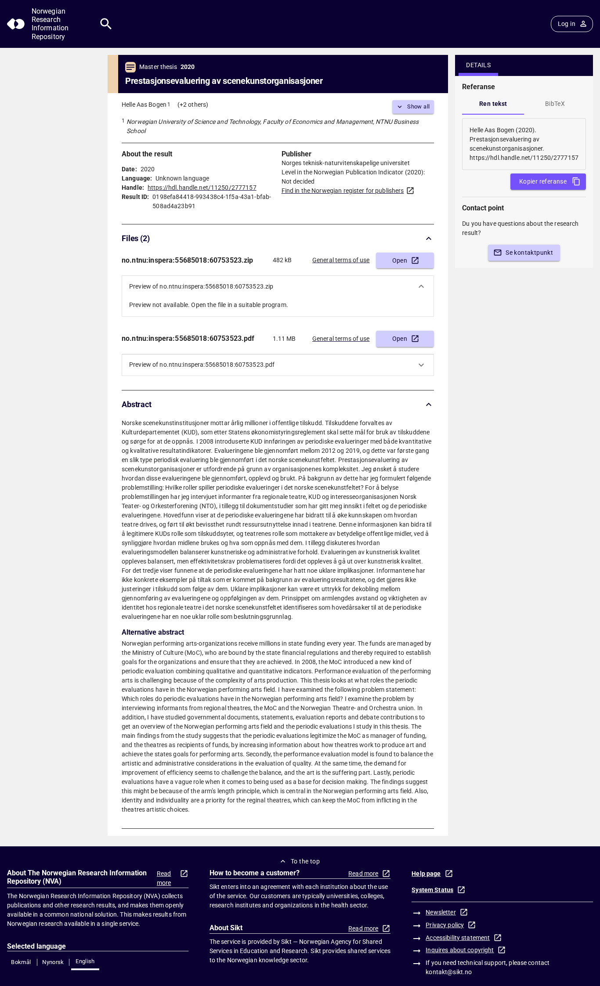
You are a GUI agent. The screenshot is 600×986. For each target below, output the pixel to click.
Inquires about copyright (460, 949)
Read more (164, 878)
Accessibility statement (458, 937)
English (85, 961)
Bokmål (21, 962)
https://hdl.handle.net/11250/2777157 (202, 187)
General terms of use (341, 260)
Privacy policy (445, 924)
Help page (426, 873)
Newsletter (440, 912)
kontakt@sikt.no (449, 971)
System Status (432, 889)
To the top (305, 861)
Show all (418, 106)
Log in (566, 23)
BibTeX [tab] (555, 103)
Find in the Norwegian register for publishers (343, 190)
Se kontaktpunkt (529, 252)
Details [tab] (478, 65)
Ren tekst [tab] (493, 103)
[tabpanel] (524, 144)
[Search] (106, 24)
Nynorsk (53, 962)
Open (400, 260)
